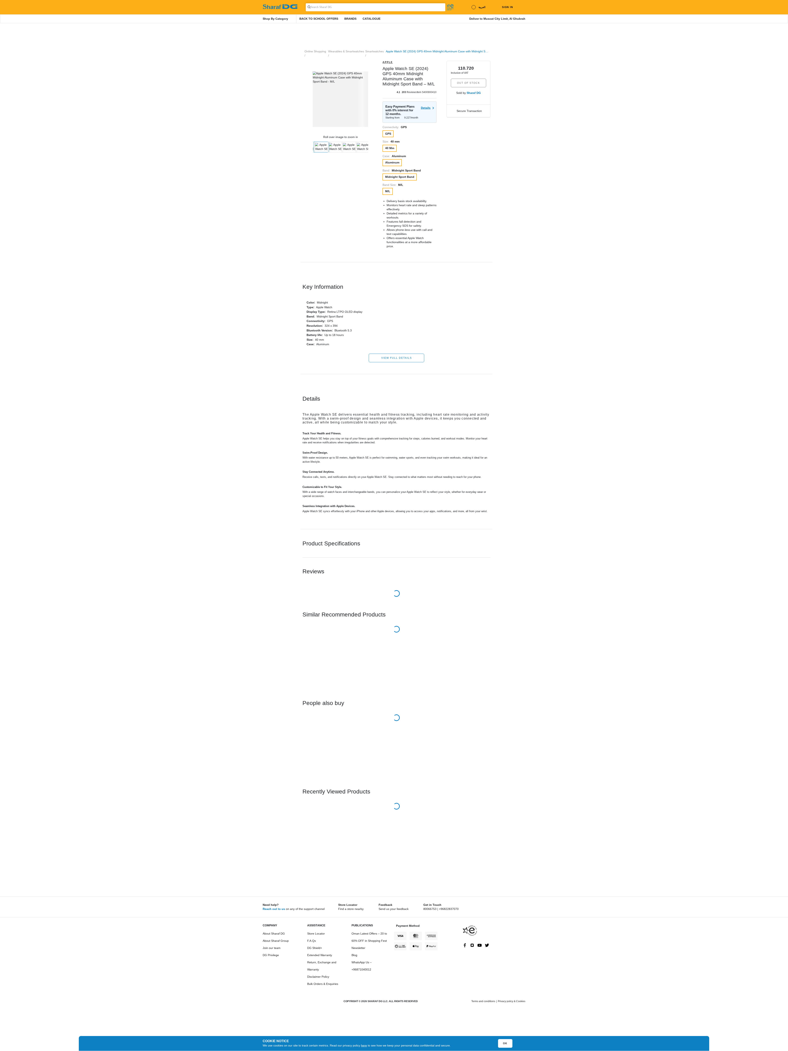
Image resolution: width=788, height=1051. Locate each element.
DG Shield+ (314, 948)
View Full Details (396, 357)
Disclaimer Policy (318, 976)
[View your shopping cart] (522, 7)
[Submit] (308, 7)
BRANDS (350, 18)
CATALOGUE (371, 18)
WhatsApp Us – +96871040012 (362, 966)
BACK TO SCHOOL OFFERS (318, 18)
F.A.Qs (311, 940)
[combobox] (375, 7)
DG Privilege (271, 955)
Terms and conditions (483, 1001)
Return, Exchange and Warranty (321, 966)
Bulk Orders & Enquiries (322, 983)
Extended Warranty (319, 955)
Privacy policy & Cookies (511, 1001)
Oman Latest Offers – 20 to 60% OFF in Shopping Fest (369, 937)
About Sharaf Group (276, 940)
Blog (354, 955)
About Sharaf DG (274, 933)
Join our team (272, 948)
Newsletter (358, 948)
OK (505, 1043)
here (364, 1045)
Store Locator (316, 933)
